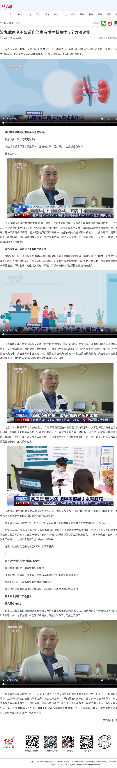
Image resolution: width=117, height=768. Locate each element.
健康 (11, 23)
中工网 (3, 23)
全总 (29, 14)
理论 (47, 14)
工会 (38, 14)
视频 (91, 14)
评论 (56, 14)
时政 (20, 14)
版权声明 (44, 762)
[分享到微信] (103, 23)
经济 (73, 14)
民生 (82, 14)
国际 (109, 14)
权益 (64, 14)
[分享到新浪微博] (110, 23)
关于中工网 (34, 762)
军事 (100, 14)
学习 (11, 14)
